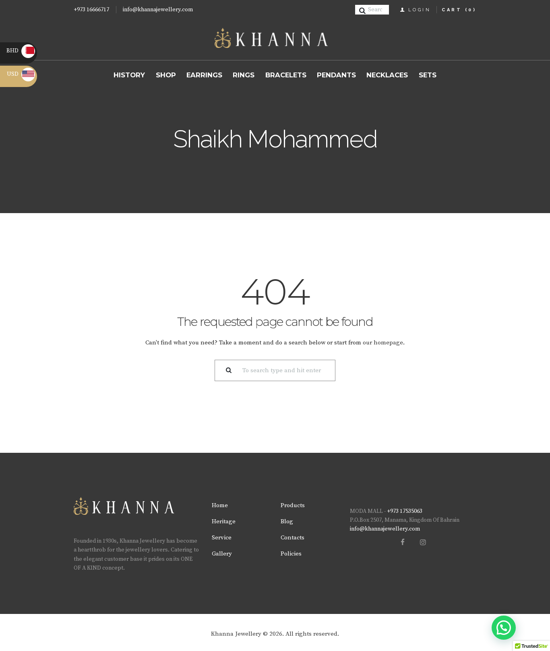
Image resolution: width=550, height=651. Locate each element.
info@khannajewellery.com (158, 9)
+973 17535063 (404, 511)
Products (293, 505)
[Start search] (363, 11)
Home (220, 505)
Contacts (292, 537)
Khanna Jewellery (236, 634)
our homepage (383, 342)
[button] (504, 628)
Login (419, 9)
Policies (291, 554)
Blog (287, 521)
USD (20, 74)
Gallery (222, 554)
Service (222, 537)
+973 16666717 (91, 9)
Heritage (224, 521)
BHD (19, 50)
